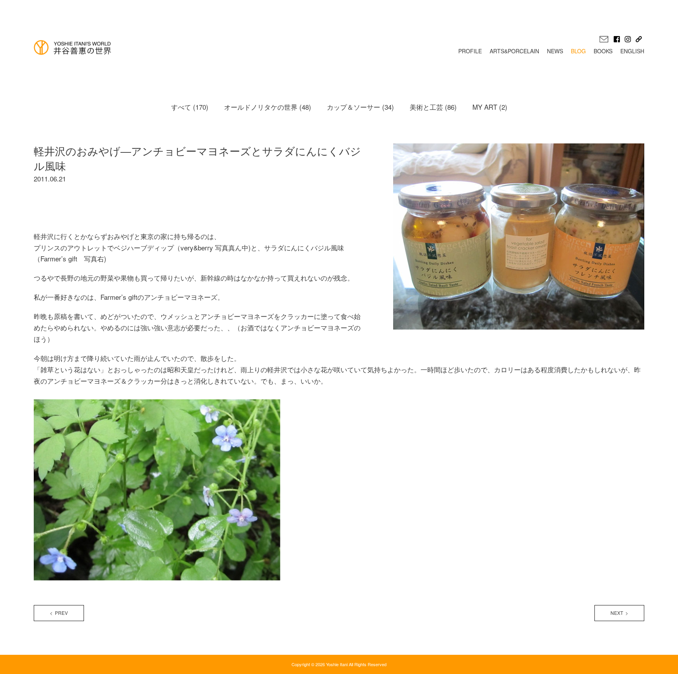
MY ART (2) (489, 107)
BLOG (578, 51)
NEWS (555, 51)
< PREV (59, 612)
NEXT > (619, 612)
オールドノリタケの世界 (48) (267, 107)
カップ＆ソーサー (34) (360, 107)
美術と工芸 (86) (433, 107)
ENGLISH (632, 51)
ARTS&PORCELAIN (514, 51)
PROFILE (470, 51)
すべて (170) (189, 107)
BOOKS (603, 51)
